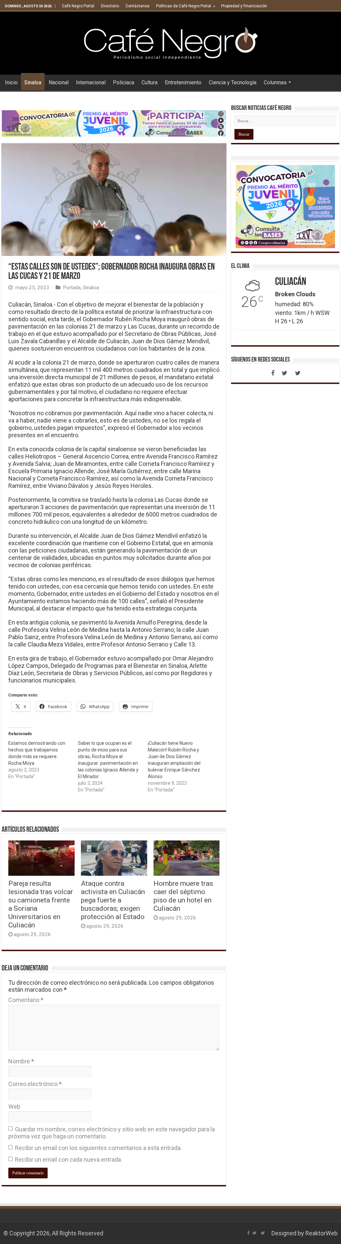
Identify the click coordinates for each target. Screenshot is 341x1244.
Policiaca (123, 82)
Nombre (21, 1061)
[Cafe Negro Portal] (170, 42)
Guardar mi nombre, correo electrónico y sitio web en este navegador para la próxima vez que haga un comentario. (111, 1133)
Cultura (150, 82)
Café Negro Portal (78, 6)
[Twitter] (327, 6)
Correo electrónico (35, 1083)
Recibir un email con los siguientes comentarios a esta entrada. (98, 1147)
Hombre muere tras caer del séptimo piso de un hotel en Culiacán (183, 895)
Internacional (91, 82)
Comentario (25, 999)
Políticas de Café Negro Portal (183, 6)
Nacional (59, 82)
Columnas (275, 82)
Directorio (110, 6)
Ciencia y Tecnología (232, 82)
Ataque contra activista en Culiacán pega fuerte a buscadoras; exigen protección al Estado (113, 900)
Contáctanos (138, 6)
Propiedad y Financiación (244, 6)
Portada (72, 288)
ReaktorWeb (321, 1233)
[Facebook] (321, 6)
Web (14, 1106)
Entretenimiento (183, 82)
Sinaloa (32, 82)
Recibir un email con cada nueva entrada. (68, 1159)
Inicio (11, 82)
